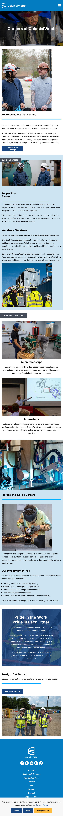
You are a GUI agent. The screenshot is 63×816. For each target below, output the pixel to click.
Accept (16, 810)
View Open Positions (12, 691)
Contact (31, 793)
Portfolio (31, 782)
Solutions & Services (31, 774)
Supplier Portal (31, 797)
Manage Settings (43, 810)
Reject (28, 810)
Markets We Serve (31, 778)
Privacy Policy (42, 805)
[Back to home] (14, 5)
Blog (31, 785)
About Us (31, 770)
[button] (59, 5)
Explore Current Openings (12, 148)
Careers (31, 789)
